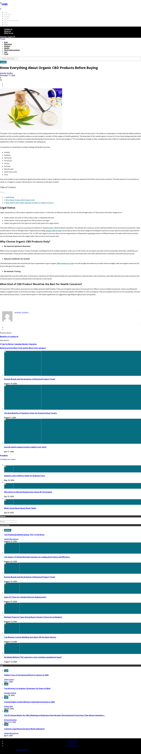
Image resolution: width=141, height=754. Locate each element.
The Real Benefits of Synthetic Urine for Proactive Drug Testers (30, 413)
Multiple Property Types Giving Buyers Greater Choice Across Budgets (33, 617)
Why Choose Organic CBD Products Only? (20, 200)
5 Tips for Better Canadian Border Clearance (18, 344)
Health (6, 18)
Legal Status (10, 197)
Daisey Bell (8, 706)
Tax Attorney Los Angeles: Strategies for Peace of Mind (27, 688)
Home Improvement (11, 20)
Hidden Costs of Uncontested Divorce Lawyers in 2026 (26, 675)
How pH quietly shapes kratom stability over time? (25, 447)
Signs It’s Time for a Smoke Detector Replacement (25, 597)
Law (5, 22)
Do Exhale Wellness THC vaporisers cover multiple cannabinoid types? (33, 657)
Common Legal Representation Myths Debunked (24, 729)
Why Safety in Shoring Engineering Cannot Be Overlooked (28, 492)
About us (7, 31)
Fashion (8, 530)
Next (6, 455)
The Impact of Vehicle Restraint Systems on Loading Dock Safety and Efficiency (37, 557)
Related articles (6, 348)
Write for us (8, 33)
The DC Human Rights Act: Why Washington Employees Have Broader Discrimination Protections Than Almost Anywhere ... (54, 715)
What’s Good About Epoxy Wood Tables (20, 508)
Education (7, 14)
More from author (21, 348)
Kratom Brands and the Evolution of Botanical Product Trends (29, 379)
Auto (6, 12)
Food (6, 24)
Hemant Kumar (10, 693)
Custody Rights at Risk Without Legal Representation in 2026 (29, 702)
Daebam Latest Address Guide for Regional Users (24, 476)
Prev (2, 455)
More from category (37, 348)
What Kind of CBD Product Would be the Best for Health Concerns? (30, 203)
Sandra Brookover (11, 539)
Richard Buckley (10, 720)
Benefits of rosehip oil (9, 336)
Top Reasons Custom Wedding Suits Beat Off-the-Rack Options (30, 637)
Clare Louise (9, 679)
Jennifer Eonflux (6, 73)
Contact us (8, 29)
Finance (7, 16)
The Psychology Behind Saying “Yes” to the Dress (24, 535)
